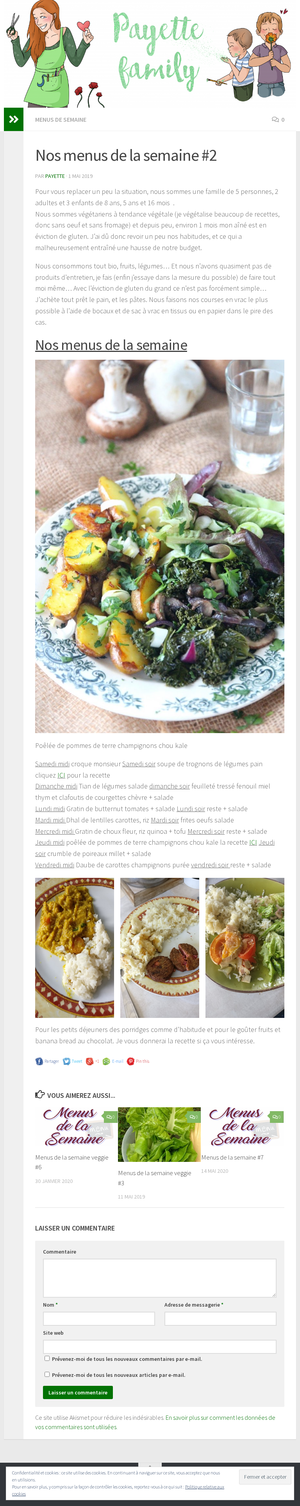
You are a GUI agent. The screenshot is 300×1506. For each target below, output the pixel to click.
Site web (53, 1332)
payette (55, 175)
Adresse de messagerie (193, 1304)
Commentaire (59, 1251)
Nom (50, 1304)
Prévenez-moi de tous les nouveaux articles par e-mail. (119, 1374)
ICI (61, 775)
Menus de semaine (60, 119)
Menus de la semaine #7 (232, 1157)
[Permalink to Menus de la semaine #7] (242, 1126)
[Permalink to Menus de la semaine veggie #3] (159, 1134)
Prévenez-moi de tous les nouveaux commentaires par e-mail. (127, 1358)
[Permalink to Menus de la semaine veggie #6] (76, 1126)
